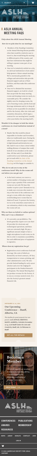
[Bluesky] (33, 2)
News (3, 436)
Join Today (11, 387)
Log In (18, 441)
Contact (26, 436)
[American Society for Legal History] (15, 13)
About (10, 436)
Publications (25, 420)
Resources (7, 429)
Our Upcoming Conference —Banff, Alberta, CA (16, 309)
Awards (5, 425)
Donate (18, 436)
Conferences (8, 420)
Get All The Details (16, 335)
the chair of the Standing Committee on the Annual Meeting (19, 160)
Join (34, 436)
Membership (25, 425)
